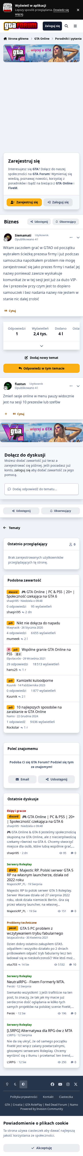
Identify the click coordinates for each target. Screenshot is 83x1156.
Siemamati (23, 235)
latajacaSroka (15, 937)
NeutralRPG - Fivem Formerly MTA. (36, 981)
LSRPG (11, 1035)
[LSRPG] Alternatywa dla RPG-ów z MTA (39, 1030)
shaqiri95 (13, 601)
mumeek (13, 639)
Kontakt (48, 1097)
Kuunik (11, 685)
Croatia (17, 1105)
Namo (11, 716)
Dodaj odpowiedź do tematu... (34, 489)
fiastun (20, 384)
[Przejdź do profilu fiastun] (8, 386)
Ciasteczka (66, 1097)
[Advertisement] (41, 106)
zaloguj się (22, 470)
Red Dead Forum (56, 1105)
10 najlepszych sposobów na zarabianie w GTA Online (34, 709)
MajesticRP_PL (16, 884)
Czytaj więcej (9, 10)
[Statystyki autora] (78, 237)
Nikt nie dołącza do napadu (38, 623)
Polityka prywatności (23, 1097)
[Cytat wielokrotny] (6, 414)
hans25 (12, 670)
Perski (11, 986)
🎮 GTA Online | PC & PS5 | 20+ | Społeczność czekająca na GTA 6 (41, 594)
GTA (7, 1105)
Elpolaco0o (14, 658)
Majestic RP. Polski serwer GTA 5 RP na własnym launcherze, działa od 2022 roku (40, 875)
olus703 (12, 964)
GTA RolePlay (33, 1105)
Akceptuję (44, 1148)
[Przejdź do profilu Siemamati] (8, 237)
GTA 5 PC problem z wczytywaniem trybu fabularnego (35, 930)
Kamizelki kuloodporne (35, 680)
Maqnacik (13, 627)
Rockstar (13, 727)
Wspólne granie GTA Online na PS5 (39, 651)
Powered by (41, 1109)
